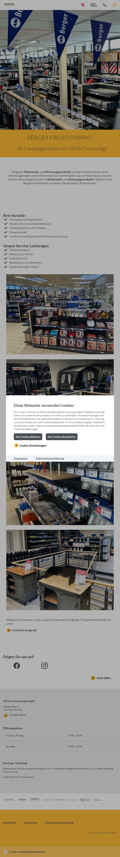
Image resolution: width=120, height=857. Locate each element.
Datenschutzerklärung (50, 458)
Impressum (21, 458)
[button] (28, 436)
